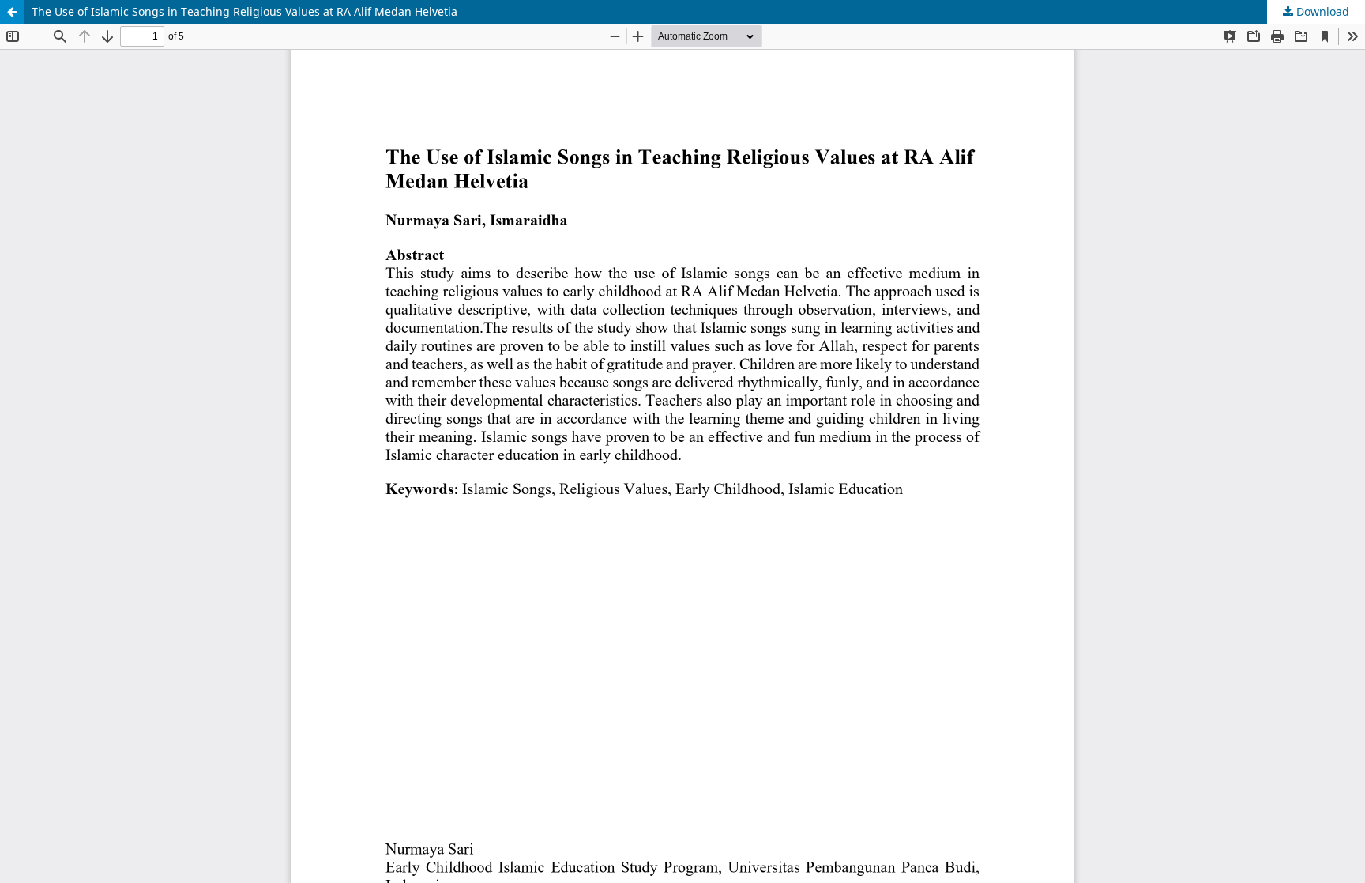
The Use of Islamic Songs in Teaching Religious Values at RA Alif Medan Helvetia (244, 11)
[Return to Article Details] (12, 12)
